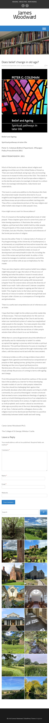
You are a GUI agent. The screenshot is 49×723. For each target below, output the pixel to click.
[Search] (43, 512)
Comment (6, 450)
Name (4, 476)
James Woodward (27, 65)
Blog (11, 43)
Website (5, 493)
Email (4, 484)
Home (4, 43)
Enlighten (39, 718)
